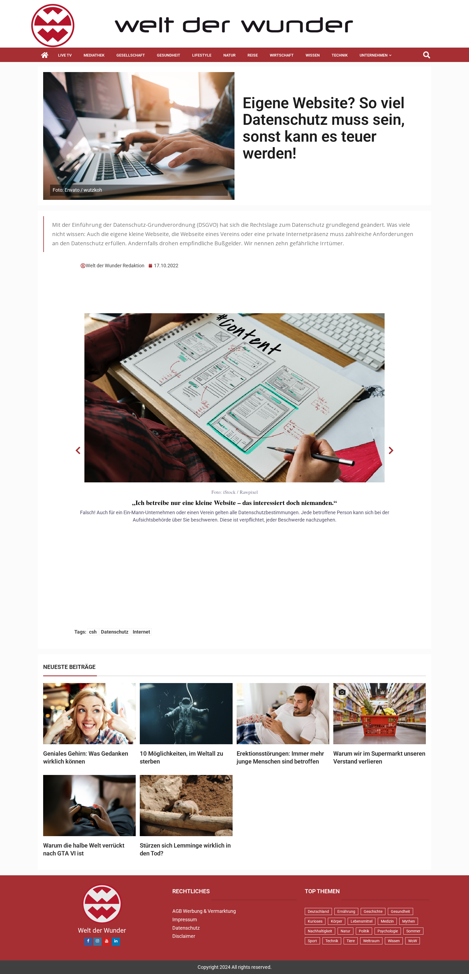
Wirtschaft (282, 55)
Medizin (387, 921)
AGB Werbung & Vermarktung (204, 911)
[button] (78, 450)
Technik (340, 55)
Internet (141, 632)
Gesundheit (168, 55)
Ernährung (346, 911)
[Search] (426, 55)
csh (93, 632)
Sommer (413, 931)
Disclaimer (183, 936)
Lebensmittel (361, 921)
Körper (336, 921)
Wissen (313, 55)
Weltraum (371, 941)
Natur (229, 55)
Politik (364, 931)
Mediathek (94, 55)
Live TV (65, 55)
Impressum (184, 919)
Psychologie (388, 931)
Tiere (351, 941)
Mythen (408, 921)
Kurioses (315, 921)
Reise (253, 55)
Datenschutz (114, 632)
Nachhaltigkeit (320, 931)
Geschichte (373, 911)
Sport (312, 941)
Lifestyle (201, 55)
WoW (412, 941)
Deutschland (318, 911)
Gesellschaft (130, 55)
